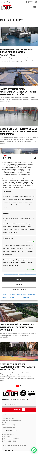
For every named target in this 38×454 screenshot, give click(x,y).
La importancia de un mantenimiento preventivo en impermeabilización (18, 92)
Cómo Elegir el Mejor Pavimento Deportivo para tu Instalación (17, 367)
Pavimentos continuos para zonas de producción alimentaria (16, 52)
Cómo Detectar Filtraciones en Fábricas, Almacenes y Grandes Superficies (19, 131)
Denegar (19, 284)
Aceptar (19, 279)
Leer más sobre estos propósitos (27, 274)
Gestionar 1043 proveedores (11, 274)
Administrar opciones (19, 289)
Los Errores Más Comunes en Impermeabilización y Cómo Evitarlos (17, 327)
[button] (35, 158)
